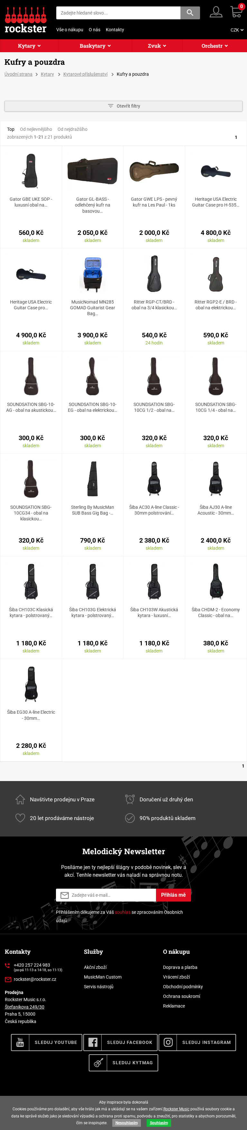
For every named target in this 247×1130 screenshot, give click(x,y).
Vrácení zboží (176, 977)
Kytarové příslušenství (85, 74)
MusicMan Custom (103, 977)
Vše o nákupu (69, 29)
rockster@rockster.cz (35, 979)
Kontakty (115, 29)
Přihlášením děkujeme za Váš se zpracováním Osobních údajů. (119, 916)
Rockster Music (176, 1109)
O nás (94, 29)
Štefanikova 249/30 (24, 1006)
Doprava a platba (180, 967)
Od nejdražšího (72, 129)
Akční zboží (95, 967)
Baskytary (92, 45)
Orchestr (212, 45)
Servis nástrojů (99, 986)
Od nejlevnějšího (36, 129)
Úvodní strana (18, 74)
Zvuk (154, 45)
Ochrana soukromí (181, 996)
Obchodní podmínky (183, 986)
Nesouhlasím (126, 1123)
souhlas (123, 912)
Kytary (26, 45)
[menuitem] (236, 30)
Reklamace (174, 1006)
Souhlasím (159, 1123)
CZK (235, 30)
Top (10, 129)
